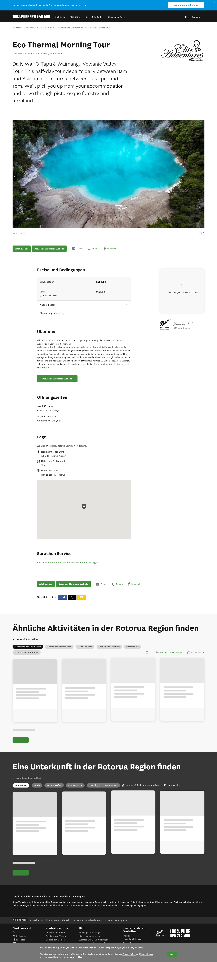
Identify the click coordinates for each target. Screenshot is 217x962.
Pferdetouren (132, 646)
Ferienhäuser (21, 785)
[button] (60, 17)
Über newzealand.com (89, 936)
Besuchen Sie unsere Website (49, 248)
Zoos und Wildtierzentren (27, 652)
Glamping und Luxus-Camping (103, 785)
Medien (126, 936)
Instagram (21, 936)
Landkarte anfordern (55, 932)
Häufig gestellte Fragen (90, 932)
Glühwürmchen (85, 646)
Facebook (20, 940)
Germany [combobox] (196, 17)
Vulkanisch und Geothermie (28, 646)
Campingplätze (75, 785)
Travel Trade (129, 943)
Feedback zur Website (56, 936)
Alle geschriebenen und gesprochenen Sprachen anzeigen (67, 562)
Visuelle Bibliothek (132, 939)
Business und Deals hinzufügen (93, 940)
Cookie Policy (146, 954)
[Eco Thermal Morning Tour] (182, 50)
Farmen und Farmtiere (109, 646)
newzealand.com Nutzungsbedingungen (128, 905)
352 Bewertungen (182, 328)
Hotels (37, 785)
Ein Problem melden (55, 940)
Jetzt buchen (21, 248)
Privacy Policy (129, 954)
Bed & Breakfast (54, 785)
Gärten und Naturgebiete (59, 646)
